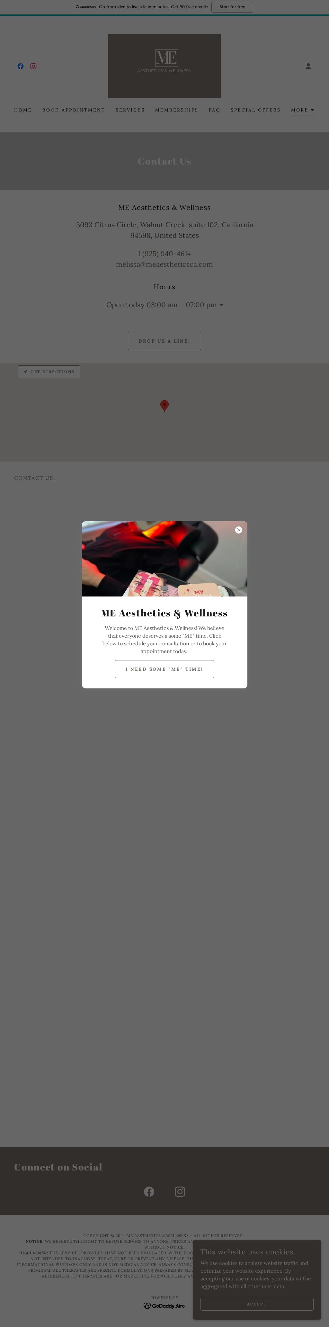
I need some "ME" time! (165, 669)
